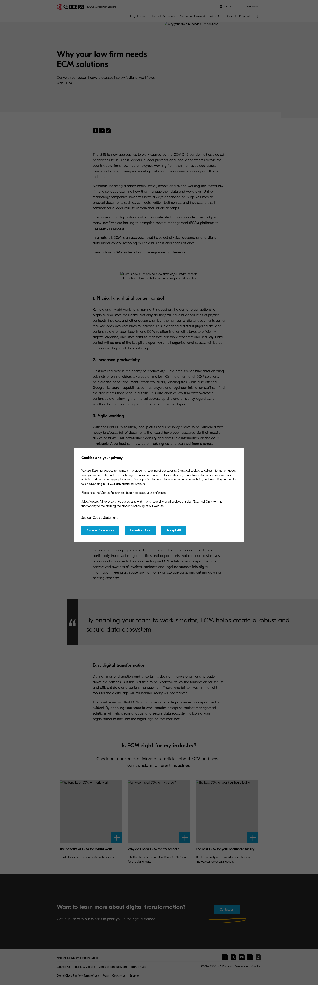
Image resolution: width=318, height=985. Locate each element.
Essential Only (140, 530)
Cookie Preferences (100, 530)
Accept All (174, 530)
